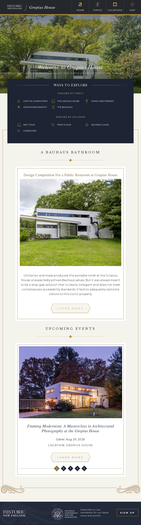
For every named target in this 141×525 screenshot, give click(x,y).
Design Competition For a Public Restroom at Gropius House (71, 175)
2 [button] (64, 468)
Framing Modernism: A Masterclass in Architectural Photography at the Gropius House (70, 428)
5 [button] (84, 468)
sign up (127, 512)
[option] (70, 405)
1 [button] (57, 468)
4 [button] (78, 468)
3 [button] (71, 468)
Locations (115, 10)
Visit (132, 10)
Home (80, 10)
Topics (97, 10)
